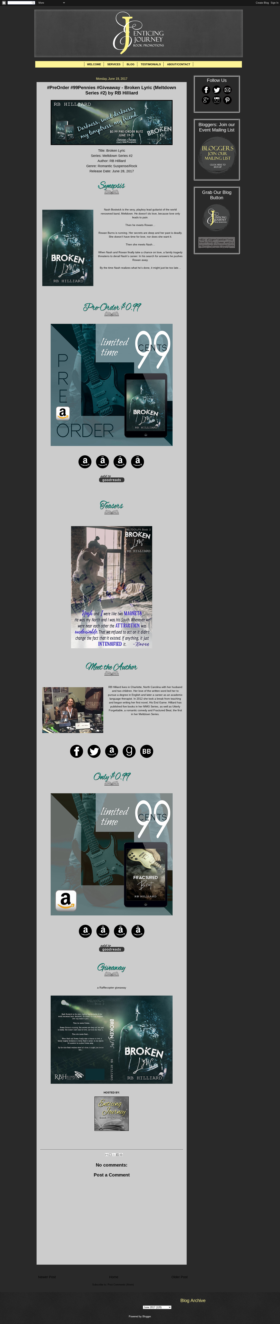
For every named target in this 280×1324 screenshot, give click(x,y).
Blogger (146, 1316)
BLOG (130, 64)
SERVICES (113, 64)
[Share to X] (114, 1155)
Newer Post (47, 1277)
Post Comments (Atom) (121, 1284)
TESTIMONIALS (151, 64)
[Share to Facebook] (117, 1155)
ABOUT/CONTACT (178, 64)
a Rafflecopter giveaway (111, 987)
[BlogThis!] (110, 1155)
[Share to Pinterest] (121, 1155)
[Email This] (107, 1155)
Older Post (179, 1277)
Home (113, 1277)
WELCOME (94, 64)
